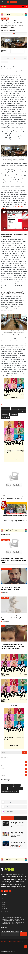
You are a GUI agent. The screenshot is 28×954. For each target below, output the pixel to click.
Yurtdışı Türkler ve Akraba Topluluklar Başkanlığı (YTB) (13, 411)
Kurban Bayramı (19, 788)
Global (3, 597)
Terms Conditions (11, 951)
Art (7, 597)
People (4, 902)
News (3, 626)
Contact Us (20, 949)
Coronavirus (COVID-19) (7, 785)
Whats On (8, 818)
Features (3, 775)
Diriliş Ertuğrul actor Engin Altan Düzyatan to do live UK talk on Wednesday (11, 589)
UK (1, 765)
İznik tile (4, 788)
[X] (11, 2)
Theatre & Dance (5, 540)
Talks (7, 18)
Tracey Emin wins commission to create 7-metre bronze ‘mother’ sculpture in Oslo (13, 617)
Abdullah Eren (5, 414)
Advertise (15, 949)
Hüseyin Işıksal (14, 414)
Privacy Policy (4, 951)
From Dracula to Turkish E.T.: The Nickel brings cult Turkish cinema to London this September (17, 834)
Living (3, 906)
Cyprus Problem (5, 408)
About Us (3, 949)
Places (3, 904)
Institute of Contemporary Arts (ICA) (10, 791)
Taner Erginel (14, 408)
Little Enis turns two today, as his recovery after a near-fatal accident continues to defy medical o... (12, 646)
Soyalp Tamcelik (5, 417)
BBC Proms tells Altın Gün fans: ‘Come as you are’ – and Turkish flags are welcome (17, 844)
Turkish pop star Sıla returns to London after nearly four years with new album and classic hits (17, 824)
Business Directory (9, 949)
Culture (2, 768)
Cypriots (11, 788)
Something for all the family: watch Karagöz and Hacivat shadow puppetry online (13, 560)
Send (23, 934)
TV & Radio (8, 568)
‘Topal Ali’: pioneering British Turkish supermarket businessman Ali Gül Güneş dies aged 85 (13, 923)
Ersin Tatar (22, 408)
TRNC (3, 18)
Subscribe (4, 908)
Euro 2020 (17, 785)
